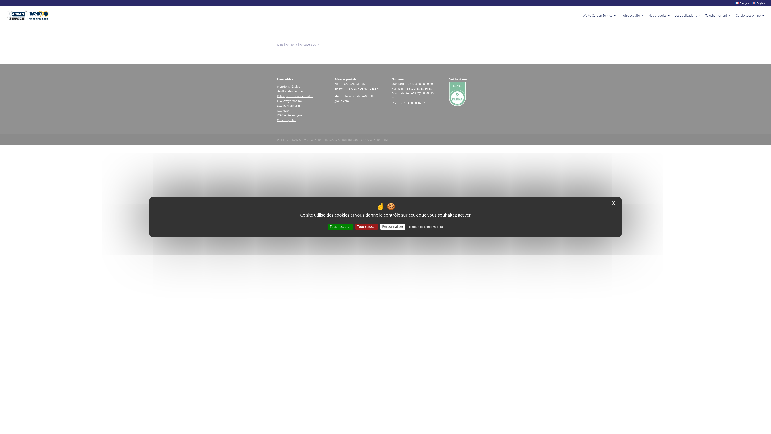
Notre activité (630, 15)
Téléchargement (716, 15)
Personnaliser (392, 226)
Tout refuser (366, 226)
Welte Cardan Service (597, 15)
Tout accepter (340, 226)
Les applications (686, 15)
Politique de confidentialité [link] (425, 227)
